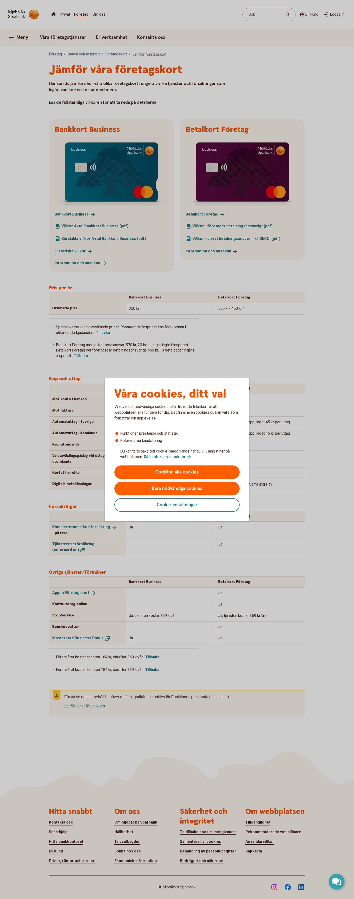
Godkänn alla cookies (177, 472)
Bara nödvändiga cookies (177, 489)
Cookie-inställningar (177, 505)
